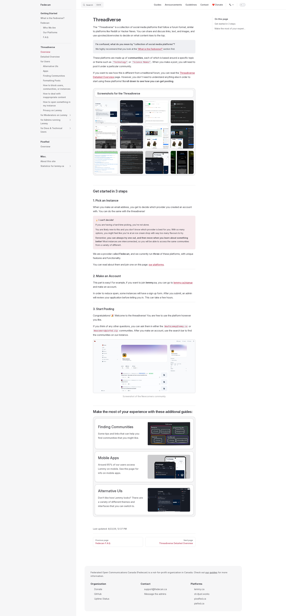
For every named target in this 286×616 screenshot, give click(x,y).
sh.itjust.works (201, 593)
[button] (56, 13)
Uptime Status (101, 598)
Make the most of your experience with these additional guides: (230, 28)
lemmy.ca (199, 589)
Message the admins (155, 593)
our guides (211, 572)
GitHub (98, 593)
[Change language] (231, 5)
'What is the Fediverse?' (150, 49)
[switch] (242, 4)
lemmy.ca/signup (183, 282)
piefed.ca (199, 603)
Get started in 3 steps (225, 23)
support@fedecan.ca (155, 589)
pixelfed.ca (200, 598)
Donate (98, 589)
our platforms (156, 264)
